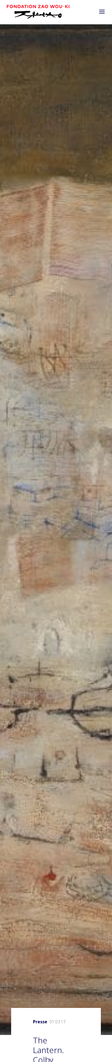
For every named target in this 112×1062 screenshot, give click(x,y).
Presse (40, 1022)
